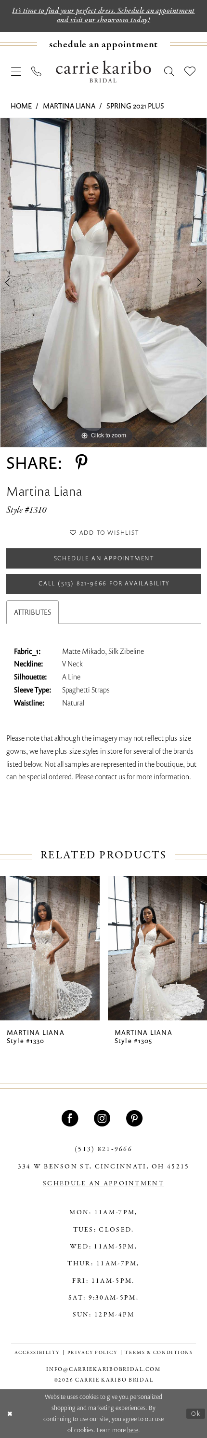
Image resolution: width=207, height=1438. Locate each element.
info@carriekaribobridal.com (103, 1369)
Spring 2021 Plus (135, 105)
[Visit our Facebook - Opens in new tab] (71, 1118)
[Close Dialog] (9, 1414)
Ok (196, 1413)
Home (21, 105)
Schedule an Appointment (104, 558)
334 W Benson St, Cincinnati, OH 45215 (104, 1166)
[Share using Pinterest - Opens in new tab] (82, 462)
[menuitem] (103, 44)
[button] (16, 71)
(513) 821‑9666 (103, 1149)
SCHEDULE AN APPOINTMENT (103, 1183)
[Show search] (169, 71)
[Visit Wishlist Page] (190, 71)
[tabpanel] (103, 282)
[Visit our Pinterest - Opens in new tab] (135, 1118)
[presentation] (50, 948)
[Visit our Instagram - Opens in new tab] (103, 1118)
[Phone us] (36, 71)
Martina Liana (69, 105)
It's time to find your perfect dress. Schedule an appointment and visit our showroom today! (103, 16)
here (132, 1429)
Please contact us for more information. (133, 776)
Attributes (32, 612)
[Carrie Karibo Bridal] (103, 71)
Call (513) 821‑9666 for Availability (104, 583)
